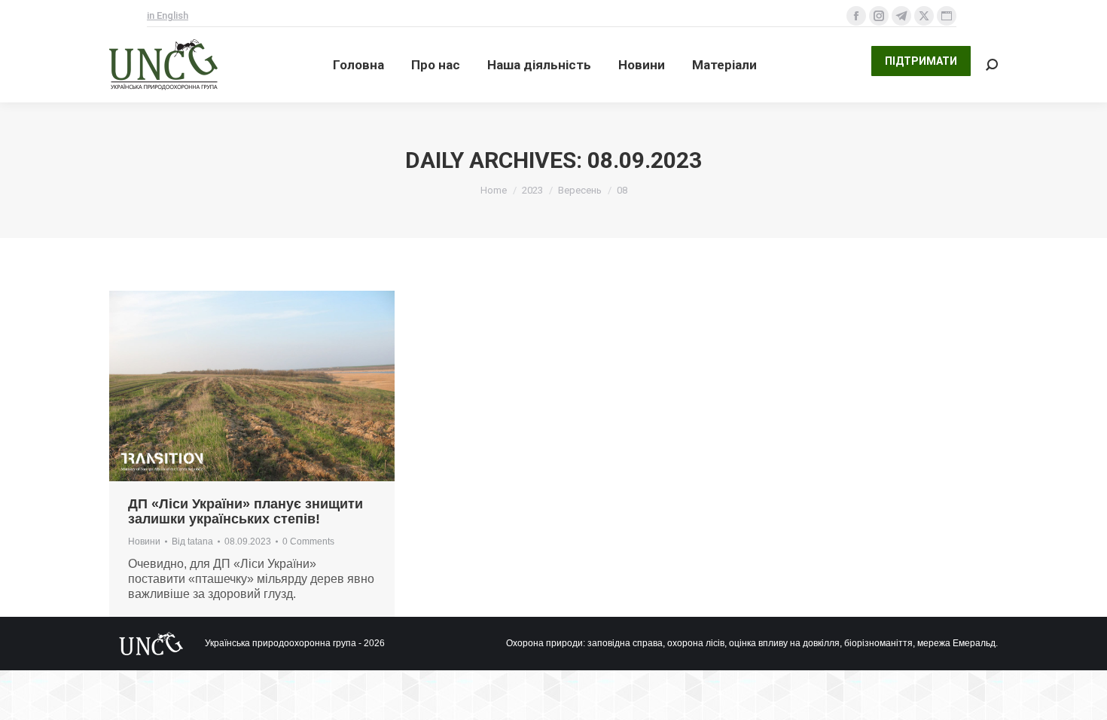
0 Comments (308, 541)
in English (167, 15)
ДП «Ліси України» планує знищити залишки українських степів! (245, 511)
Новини (144, 541)
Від (192, 541)
